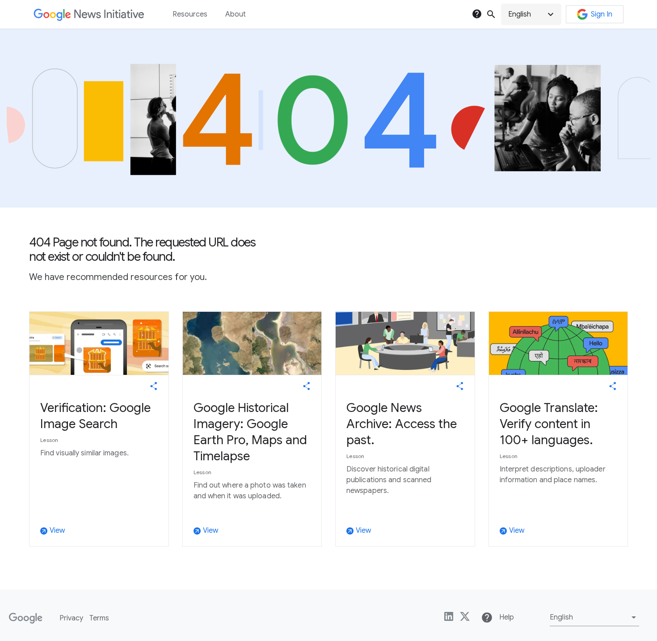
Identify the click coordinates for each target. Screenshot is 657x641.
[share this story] (154, 386)
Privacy (71, 618)
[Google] (25, 618)
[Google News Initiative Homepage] (89, 14)
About (235, 14)
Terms (99, 618)
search (491, 14)
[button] (531, 14)
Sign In (601, 14)
